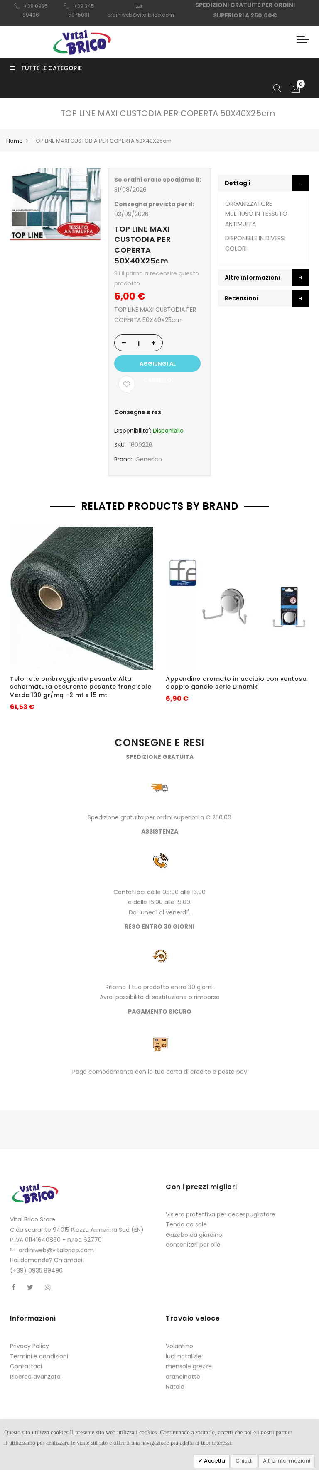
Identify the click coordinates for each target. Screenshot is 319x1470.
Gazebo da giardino (194, 1235)
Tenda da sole (186, 1224)
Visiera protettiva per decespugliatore (220, 1214)
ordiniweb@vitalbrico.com (56, 1250)
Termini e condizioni (39, 1356)
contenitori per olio (193, 1245)
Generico (148, 459)
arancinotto (183, 1376)
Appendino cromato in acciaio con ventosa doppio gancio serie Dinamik (236, 683)
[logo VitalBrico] (81, 42)
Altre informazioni (286, 1461)
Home (14, 141)
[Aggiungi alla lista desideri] (126, 384)
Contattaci (26, 1366)
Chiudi (244, 1461)
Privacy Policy (29, 1346)
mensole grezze (189, 1366)
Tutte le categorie (51, 68)
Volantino (179, 1346)
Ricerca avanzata (35, 1376)
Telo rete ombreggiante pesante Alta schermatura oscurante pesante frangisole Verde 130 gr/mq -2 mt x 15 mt (80, 687)
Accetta (214, 1461)
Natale (175, 1386)
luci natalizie (183, 1356)
